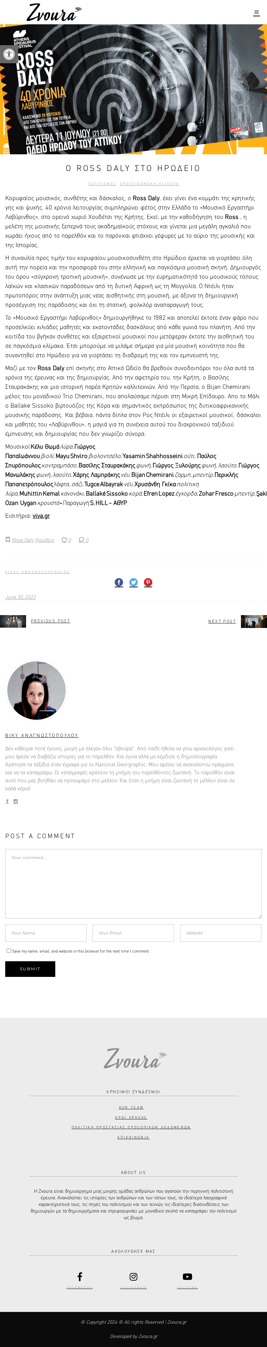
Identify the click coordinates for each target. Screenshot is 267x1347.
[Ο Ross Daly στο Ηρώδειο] (133, 690)
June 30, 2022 (20, 597)
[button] (9, 54)
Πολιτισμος (102, 184)
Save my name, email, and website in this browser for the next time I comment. (81, 951)
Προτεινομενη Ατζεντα (149, 184)
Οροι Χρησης (131, 1117)
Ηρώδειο (44, 540)
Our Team (131, 1107)
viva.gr (41, 516)
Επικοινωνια (133, 1137)
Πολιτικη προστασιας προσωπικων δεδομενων (131, 1127)
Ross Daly (22, 540)
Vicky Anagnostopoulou (37, 572)
